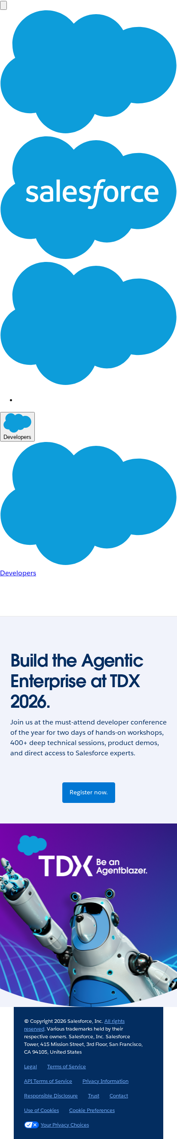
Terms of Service (66, 1066)
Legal (30, 1066)
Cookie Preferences (92, 1110)
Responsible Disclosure (51, 1095)
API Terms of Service (48, 1081)
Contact (119, 1095)
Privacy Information (105, 1081)
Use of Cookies (41, 1110)
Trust (93, 1095)
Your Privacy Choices (65, 1124)
